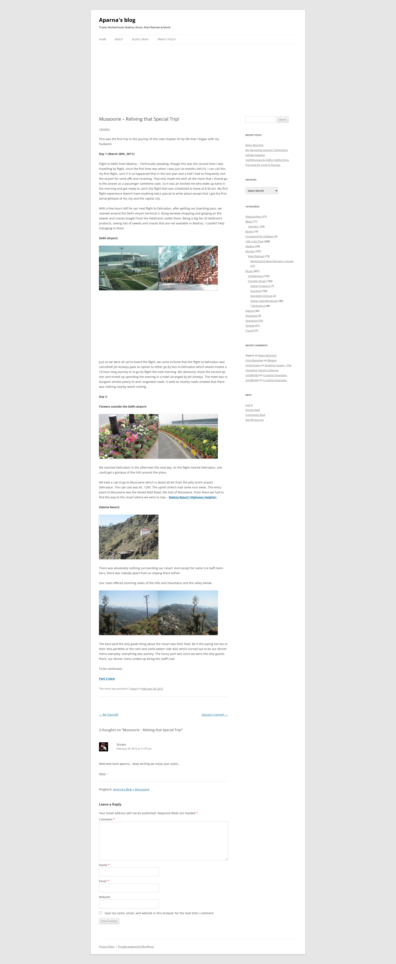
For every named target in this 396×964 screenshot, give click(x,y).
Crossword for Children (259, 236)
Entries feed (252, 410)
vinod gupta (252, 365)
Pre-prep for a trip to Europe (263, 165)
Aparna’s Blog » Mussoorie (131, 789)
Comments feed (255, 415)
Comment (107, 819)
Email (104, 881)
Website (104, 897)
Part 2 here (107, 679)
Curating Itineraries (275, 375)
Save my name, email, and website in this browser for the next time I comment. (159, 913)
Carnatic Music (257, 281)
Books (249, 231)
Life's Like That (254, 241)
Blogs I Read (140, 39)
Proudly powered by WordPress (136, 946)
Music (249, 271)
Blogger (272, 360)
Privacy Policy (167, 39)
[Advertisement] (198, 75)
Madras (250, 246)
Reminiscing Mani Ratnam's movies (271, 261)
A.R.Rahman (255, 276)
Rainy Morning (254, 145)
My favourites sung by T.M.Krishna (266, 150)
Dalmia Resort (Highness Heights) (192, 497)
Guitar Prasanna (260, 286)
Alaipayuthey (253, 216)
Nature (249, 311)
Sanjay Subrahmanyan (264, 301)
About (119, 39)
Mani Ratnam (256, 256)
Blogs (248, 221)
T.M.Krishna (257, 306)
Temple (250, 325)
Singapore (251, 321)
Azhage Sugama (255, 155)
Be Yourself (108, 714)
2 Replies (104, 129)
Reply (102, 774)
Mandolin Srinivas (261, 296)
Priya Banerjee (254, 360)
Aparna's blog (117, 20)
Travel (133, 688)
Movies (249, 251)
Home (102, 39)
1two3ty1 (253, 226)
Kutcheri (255, 291)
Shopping (251, 316)
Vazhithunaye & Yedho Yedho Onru (267, 160)
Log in (249, 405)
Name (104, 865)
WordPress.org (254, 420)
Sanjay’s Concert (215, 714)
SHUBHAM (252, 375)
